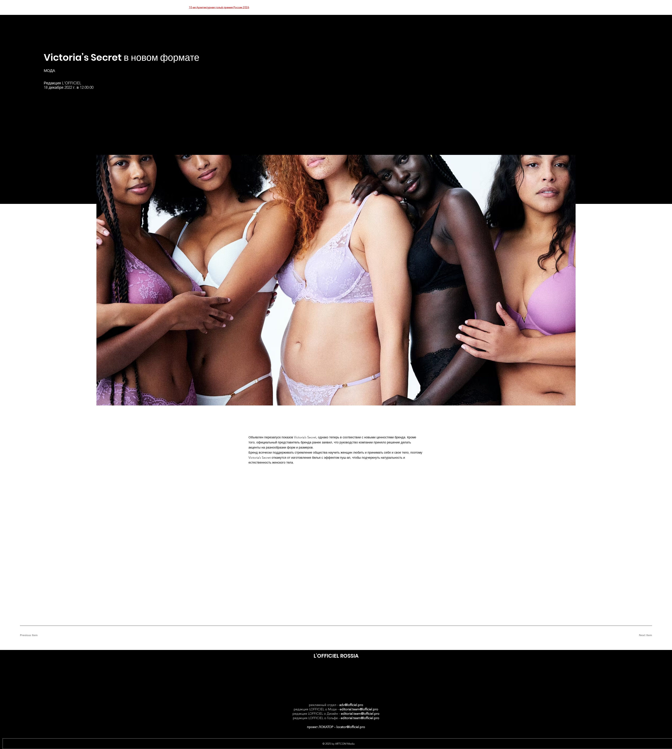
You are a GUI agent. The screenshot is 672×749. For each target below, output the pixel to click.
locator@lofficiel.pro (350, 727)
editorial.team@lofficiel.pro (359, 709)
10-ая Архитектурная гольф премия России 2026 (219, 7)
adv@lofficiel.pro (351, 705)
